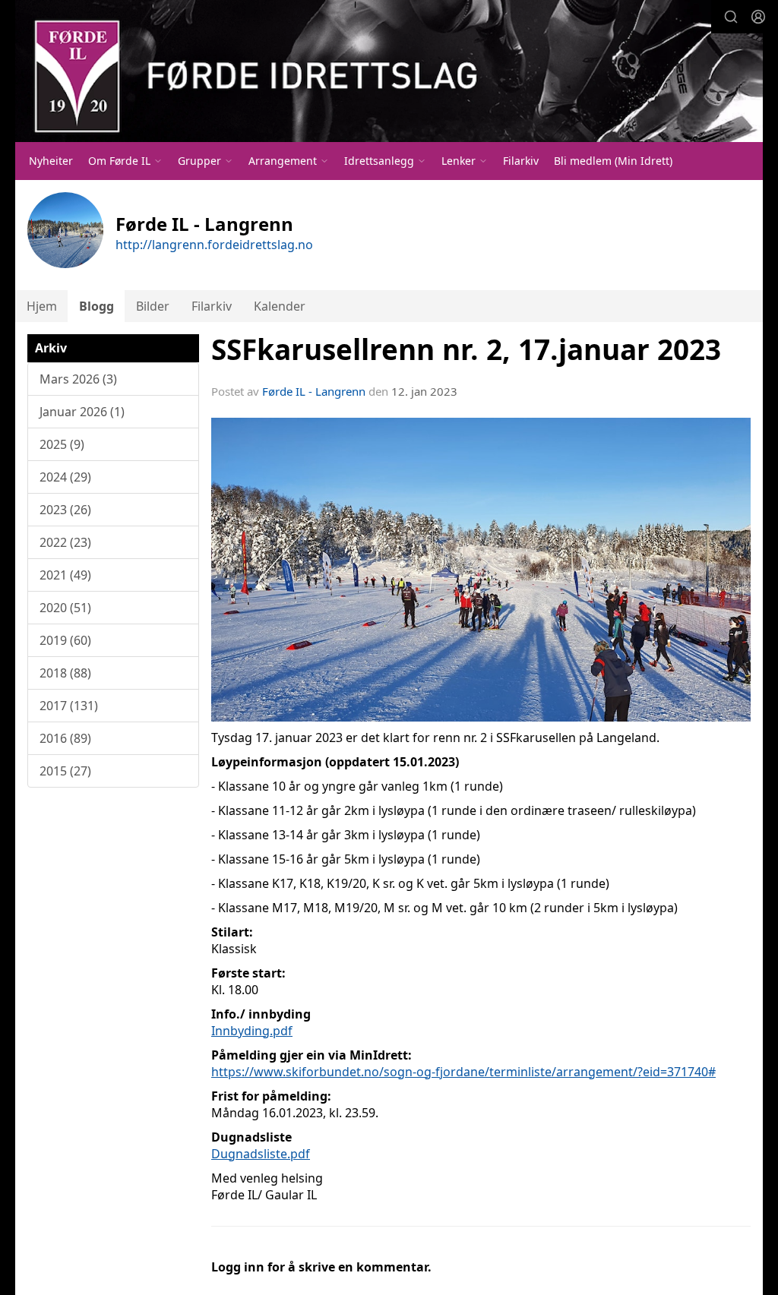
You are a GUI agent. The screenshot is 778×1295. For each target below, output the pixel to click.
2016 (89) (65, 738)
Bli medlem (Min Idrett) (613, 160)
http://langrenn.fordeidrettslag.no (214, 244)
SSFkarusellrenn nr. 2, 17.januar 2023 (466, 349)
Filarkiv (521, 160)
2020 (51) (65, 607)
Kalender (279, 306)
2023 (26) (65, 509)
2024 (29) (65, 477)
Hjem (42, 306)
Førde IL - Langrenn (313, 391)
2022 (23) (65, 542)
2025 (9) (62, 444)
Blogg (96, 306)
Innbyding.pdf (252, 1030)
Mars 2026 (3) (78, 379)
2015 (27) (65, 771)
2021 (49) (65, 575)
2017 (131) (69, 705)
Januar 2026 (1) (82, 411)
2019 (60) (65, 640)
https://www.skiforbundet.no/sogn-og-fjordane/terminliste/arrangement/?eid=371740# (463, 1071)
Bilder (152, 306)
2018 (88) (65, 673)
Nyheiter (51, 160)
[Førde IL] (389, 71)
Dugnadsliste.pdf (260, 1153)
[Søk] (731, 16)
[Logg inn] (758, 16)
